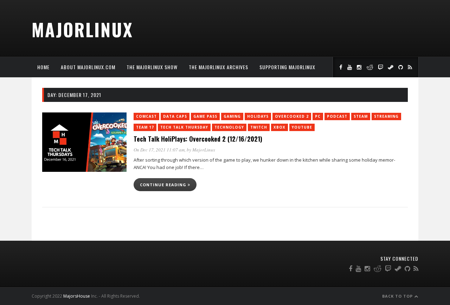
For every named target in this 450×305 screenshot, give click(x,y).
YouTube (302, 127)
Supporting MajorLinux (287, 67)
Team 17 (145, 127)
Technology (229, 127)
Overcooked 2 (292, 116)
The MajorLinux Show (152, 67)
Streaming (386, 116)
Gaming (232, 116)
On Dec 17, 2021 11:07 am (159, 150)
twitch (258, 127)
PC (318, 116)
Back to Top (398, 296)
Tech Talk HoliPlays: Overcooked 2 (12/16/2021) (198, 138)
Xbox (279, 127)
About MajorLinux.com (88, 67)
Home (43, 67)
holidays (258, 116)
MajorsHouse (76, 296)
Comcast (146, 116)
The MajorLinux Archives (218, 67)
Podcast (337, 116)
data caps (175, 116)
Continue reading (164, 184)
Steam (361, 116)
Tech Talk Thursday (184, 127)
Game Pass (205, 116)
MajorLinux (82, 29)
